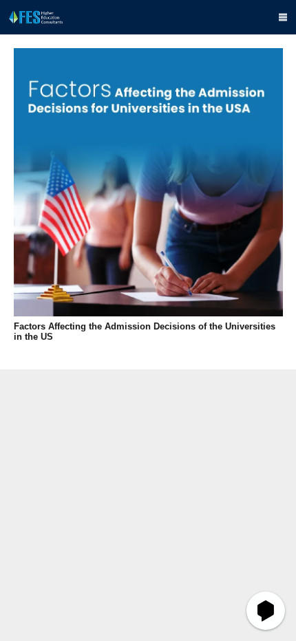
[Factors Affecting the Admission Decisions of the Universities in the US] (148, 182)
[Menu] (283, 17)
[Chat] (265, 610)
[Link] (36, 17)
